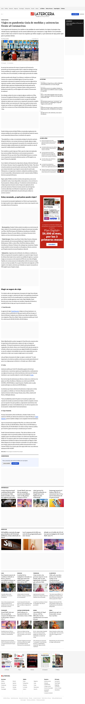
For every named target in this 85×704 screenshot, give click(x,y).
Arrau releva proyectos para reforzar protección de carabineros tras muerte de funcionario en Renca (7, 604)
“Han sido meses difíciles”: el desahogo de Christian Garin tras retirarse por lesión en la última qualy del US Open (56, 596)
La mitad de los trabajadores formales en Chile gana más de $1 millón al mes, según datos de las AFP (49, 165)
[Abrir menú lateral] (2, 14)
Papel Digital (57, 8)
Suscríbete (15, 463)
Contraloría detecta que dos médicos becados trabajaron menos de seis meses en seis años (49, 148)
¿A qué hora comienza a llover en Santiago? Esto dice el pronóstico (40, 603)
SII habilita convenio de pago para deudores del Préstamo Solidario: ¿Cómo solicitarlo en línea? (10, 535)
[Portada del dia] (51, 220)
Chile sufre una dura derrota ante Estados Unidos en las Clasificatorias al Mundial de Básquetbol (56, 579)
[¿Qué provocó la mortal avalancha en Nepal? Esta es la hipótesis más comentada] (40, 503)
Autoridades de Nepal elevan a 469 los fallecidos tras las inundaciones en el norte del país (51, 84)
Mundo (32, 8)
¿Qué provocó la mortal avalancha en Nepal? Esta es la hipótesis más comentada (39, 494)
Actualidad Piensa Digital (17, 451)
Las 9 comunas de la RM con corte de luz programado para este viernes (32, 534)
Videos (37, 8)
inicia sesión (6, 463)
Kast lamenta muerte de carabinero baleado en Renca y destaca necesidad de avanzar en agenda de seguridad (52, 90)
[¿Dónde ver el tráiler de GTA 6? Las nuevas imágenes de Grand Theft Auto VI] (54, 544)
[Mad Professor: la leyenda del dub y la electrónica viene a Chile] (24, 625)
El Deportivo (27, 8)
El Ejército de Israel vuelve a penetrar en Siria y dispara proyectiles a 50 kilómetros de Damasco (51, 108)
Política (6, 8)
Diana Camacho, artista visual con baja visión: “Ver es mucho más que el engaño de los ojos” (56, 633)
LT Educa (63, 8)
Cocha (31, 375)
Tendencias (36, 573)
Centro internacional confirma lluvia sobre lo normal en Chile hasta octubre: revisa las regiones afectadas (8, 494)
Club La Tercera (49, 8)
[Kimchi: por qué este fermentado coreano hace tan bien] (56, 625)
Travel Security (15, 311)
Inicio (2, 8)
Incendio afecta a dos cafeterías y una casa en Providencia (51, 113)
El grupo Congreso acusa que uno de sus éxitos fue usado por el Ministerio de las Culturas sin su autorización (49, 171)
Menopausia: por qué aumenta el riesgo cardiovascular (56, 641)
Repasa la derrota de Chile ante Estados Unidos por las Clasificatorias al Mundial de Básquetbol (55, 604)
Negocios (16, 8)
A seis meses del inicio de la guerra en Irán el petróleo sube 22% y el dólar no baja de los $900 (24, 604)
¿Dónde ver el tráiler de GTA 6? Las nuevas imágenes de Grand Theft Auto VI (54, 534)
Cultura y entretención (23, 610)
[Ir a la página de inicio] (42, 14)
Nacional (11, 8)
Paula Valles (6, 38)
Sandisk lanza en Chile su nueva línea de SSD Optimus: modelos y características (8, 633)
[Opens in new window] (32, 668)
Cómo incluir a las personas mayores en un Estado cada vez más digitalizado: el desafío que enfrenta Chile (40, 579)
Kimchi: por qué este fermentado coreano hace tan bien (55, 614)
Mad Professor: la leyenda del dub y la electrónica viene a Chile (24, 614)
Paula (50, 610)
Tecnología (21, 8)
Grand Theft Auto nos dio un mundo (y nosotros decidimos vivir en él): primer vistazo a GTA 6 (24, 494)
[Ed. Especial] (45, 668)
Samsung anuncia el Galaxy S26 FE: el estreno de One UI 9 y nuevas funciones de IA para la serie (56, 494)
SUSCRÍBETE (51, 244)
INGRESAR (82, 14)
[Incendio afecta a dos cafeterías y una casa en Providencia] (61, 160)
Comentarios (10, 63)
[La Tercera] (6, 668)
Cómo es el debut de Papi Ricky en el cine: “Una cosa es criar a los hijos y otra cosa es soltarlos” (24, 633)
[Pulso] (19, 668)
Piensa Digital (5, 19)
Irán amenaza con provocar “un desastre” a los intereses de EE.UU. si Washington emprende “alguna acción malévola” (51, 102)
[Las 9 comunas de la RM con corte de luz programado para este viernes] (32, 544)
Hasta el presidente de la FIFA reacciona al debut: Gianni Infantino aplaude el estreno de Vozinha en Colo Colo (48, 142)
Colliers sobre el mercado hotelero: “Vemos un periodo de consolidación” (24, 595)
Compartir (4, 63)
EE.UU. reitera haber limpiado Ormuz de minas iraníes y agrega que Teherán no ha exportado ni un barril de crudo (52, 96)
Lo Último (42, 8)
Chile (2, 573)
